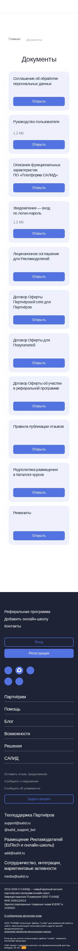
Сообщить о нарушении (21, 781)
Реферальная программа (27, 612)
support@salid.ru (17, 823)
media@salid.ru (16, 876)
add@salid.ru (14, 853)
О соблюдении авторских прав (23, 916)
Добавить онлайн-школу (26, 619)
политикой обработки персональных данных (27, 931)
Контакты (12, 626)
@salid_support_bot (19, 830)
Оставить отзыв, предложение (25, 774)
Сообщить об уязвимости (22, 788)
